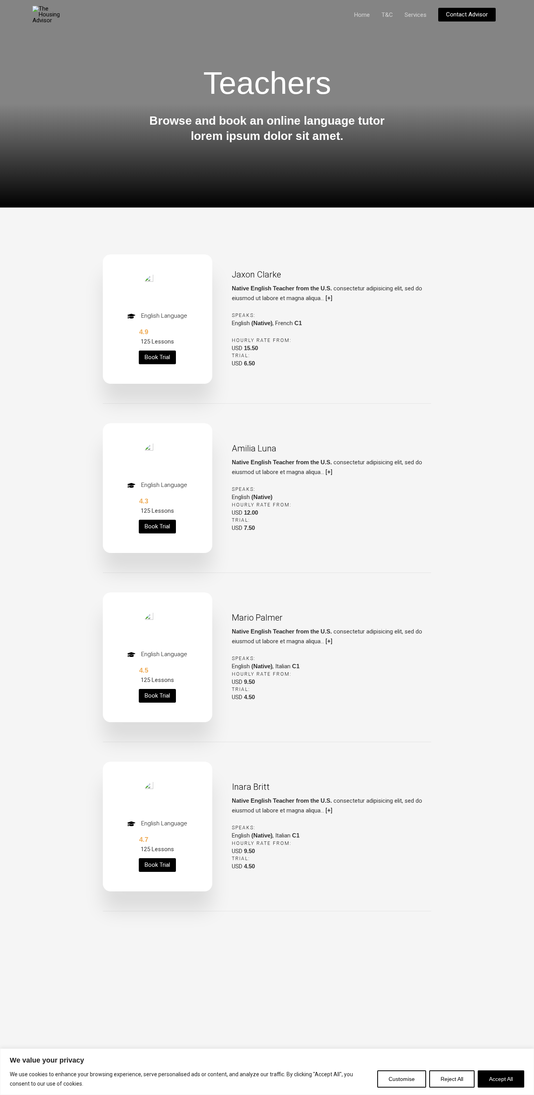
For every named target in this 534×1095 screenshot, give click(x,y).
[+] (329, 298)
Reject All (452, 1079)
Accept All (501, 1079)
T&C (387, 14)
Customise (402, 1079)
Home (362, 14)
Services (415, 14)
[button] (467, 14)
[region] (267, 1071)
